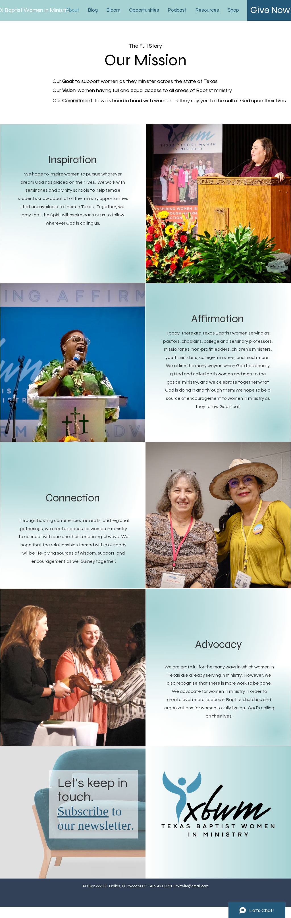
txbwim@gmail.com (192, 886)
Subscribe (83, 811)
